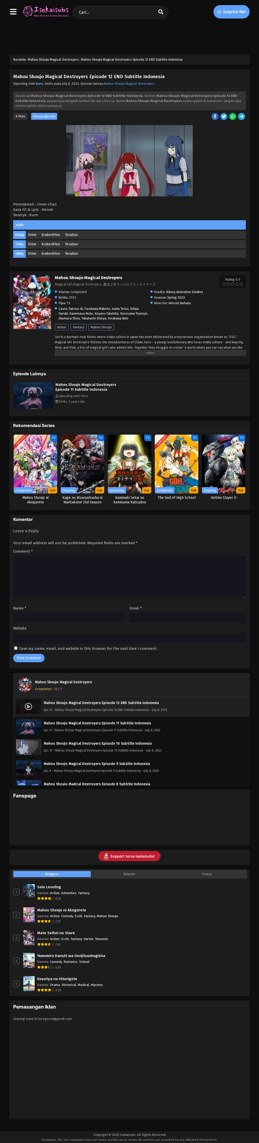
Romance (70, 962)
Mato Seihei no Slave (56, 933)
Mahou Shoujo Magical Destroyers (129, 84)
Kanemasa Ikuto (81, 313)
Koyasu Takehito (107, 313)
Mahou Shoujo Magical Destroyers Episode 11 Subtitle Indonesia (85, 387)
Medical (83, 985)
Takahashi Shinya (93, 318)
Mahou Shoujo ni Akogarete (61, 910)
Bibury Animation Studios (184, 292)
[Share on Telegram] (242, 116)
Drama (55, 985)
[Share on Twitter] (224, 116)
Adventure (68, 893)
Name (19, 608)
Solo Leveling (49, 887)
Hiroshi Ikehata (179, 303)
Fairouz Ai (76, 309)
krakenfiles (50, 235)
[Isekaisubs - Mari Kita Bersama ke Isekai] (46, 16)
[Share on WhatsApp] (233, 116)
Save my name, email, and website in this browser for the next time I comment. (88, 648)
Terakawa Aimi (118, 318)
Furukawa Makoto (97, 309)
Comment (23, 551)
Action (61, 327)
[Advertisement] (129, 35)
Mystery (97, 985)
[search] (161, 12)
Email (136, 608)
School (84, 962)
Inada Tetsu (120, 309)
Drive (32, 235)
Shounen (101, 939)
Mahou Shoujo (101, 327)
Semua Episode (44, 116)
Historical (69, 985)
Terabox (71, 235)
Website (20, 628)
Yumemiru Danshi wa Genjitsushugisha (71, 955)
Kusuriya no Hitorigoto (57, 979)
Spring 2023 (176, 297)
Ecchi (78, 916)
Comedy (67, 916)
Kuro (39, 84)
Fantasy (78, 327)
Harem (88, 939)
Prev (21, 116)
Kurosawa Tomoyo (133, 313)
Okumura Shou (69, 318)
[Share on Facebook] (215, 116)
